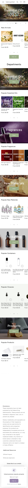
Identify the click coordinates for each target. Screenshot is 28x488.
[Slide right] (17, 52)
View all (14, 56)
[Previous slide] (7, 23)
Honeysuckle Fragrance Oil (6, 44)
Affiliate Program (7, 454)
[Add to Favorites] (11, 40)
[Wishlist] (21, 2)
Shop (14, 82)
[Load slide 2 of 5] (12, 23)
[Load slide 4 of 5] (16, 23)
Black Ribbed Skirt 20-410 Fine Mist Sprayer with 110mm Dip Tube (6, 304)
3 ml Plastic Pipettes (6, 358)
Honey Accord (16, 43)
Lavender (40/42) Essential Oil (5, 110)
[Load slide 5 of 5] (18, 23)
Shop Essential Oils (14, 15)
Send (5, 402)
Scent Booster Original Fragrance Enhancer (18, 217)
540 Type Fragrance (6, 162)
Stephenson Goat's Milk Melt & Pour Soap (18, 355)
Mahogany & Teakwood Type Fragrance (18, 163)
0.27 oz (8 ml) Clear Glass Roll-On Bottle (6, 270)
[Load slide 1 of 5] (10, 23)
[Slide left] (10, 52)
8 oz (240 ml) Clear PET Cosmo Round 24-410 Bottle (18, 270)
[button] (3, 2)
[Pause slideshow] (26, 23)
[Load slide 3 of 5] (14, 23)
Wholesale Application (9, 458)
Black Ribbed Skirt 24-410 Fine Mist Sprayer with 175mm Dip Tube (18, 304)
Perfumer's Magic (5, 216)
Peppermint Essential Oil (18, 110)
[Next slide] (20, 23)
